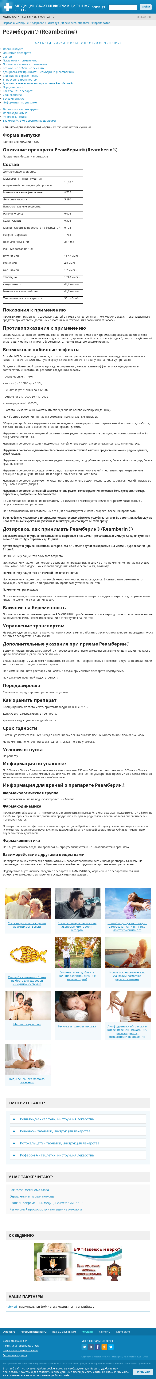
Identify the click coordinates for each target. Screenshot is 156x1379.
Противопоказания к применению (25, 64)
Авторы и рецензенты (34, 1331)
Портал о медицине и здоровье (23, 23)
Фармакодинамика (15, 113)
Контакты (104, 1331)
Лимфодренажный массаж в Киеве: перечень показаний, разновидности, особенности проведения (127, 1031)
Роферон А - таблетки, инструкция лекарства (57, 1155)
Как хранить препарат (18, 91)
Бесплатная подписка (15, 1355)
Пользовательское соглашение (20, 1350)
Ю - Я (117, 43)
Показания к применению (20, 60)
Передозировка (13, 87)
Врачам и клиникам (64, 1331)
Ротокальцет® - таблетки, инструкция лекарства (59, 1143)
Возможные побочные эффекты (23, 68)
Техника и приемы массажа (77, 1026)
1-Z (37, 43)
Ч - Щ (107, 43)
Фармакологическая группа (21, 109)
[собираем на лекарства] (78, 1266)
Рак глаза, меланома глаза (29, 1190)
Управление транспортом (20, 79)
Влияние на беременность (20, 75)
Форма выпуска (13, 49)
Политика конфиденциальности (21, 1345)
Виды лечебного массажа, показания (27, 1080)
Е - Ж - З (57, 43)
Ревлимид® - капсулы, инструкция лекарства (57, 1119)
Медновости (11, 16)
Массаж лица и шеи (27, 1024)
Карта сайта (123, 1331)
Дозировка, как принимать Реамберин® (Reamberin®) (38, 72)
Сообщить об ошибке (15, 1341)
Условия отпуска (14, 98)
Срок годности (12, 95)
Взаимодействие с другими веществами (29, 120)
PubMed (11, 1306)
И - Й (66, 43)
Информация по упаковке (20, 102)
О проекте (9, 1331)
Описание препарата (17, 53)
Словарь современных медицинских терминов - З (46, 1203)
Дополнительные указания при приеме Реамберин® (37, 83)
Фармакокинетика (15, 117)
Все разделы (144, 16)
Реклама (87, 1331)
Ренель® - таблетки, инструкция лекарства (55, 1131)
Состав (7, 56)
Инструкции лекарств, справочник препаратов (79, 23)
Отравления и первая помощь (32, 1196)
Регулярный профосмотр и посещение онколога (46, 1209)
